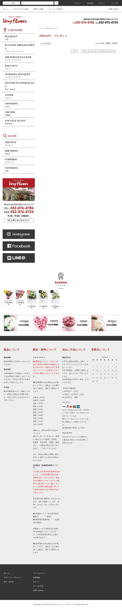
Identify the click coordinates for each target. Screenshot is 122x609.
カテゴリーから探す (21, 9)
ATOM (11, 582)
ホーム (5, 9)
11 (113, 51)
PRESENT (52, 28)
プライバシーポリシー (12, 577)
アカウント (78, 3)
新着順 (115, 43)
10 (109, 51)
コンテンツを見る (56, 9)
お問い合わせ (113, 9)
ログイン (102, 3)
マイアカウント (39, 573)
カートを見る (38, 586)
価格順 (108, 43)
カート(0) (114, 3)
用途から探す (38, 9)
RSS (5, 582)
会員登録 (90, 3)
